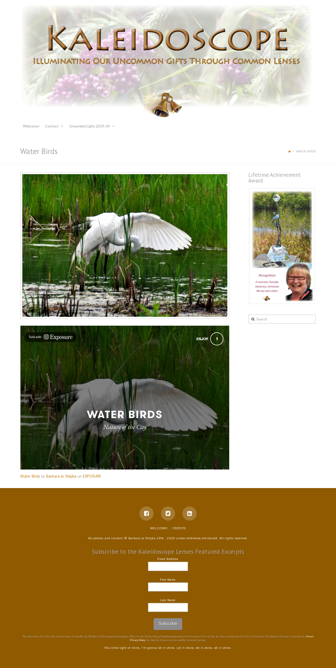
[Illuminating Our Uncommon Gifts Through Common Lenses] (168, 62)
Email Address (168, 559)
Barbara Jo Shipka (61, 476)
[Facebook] (146, 513)
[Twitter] (168, 513)
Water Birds (30, 476)
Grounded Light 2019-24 (89, 126)
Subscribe (168, 623)
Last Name (168, 600)
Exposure (92, 476)
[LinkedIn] (189, 513)
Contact (52, 126)
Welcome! (31, 126)
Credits (179, 528)
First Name (168, 579)
